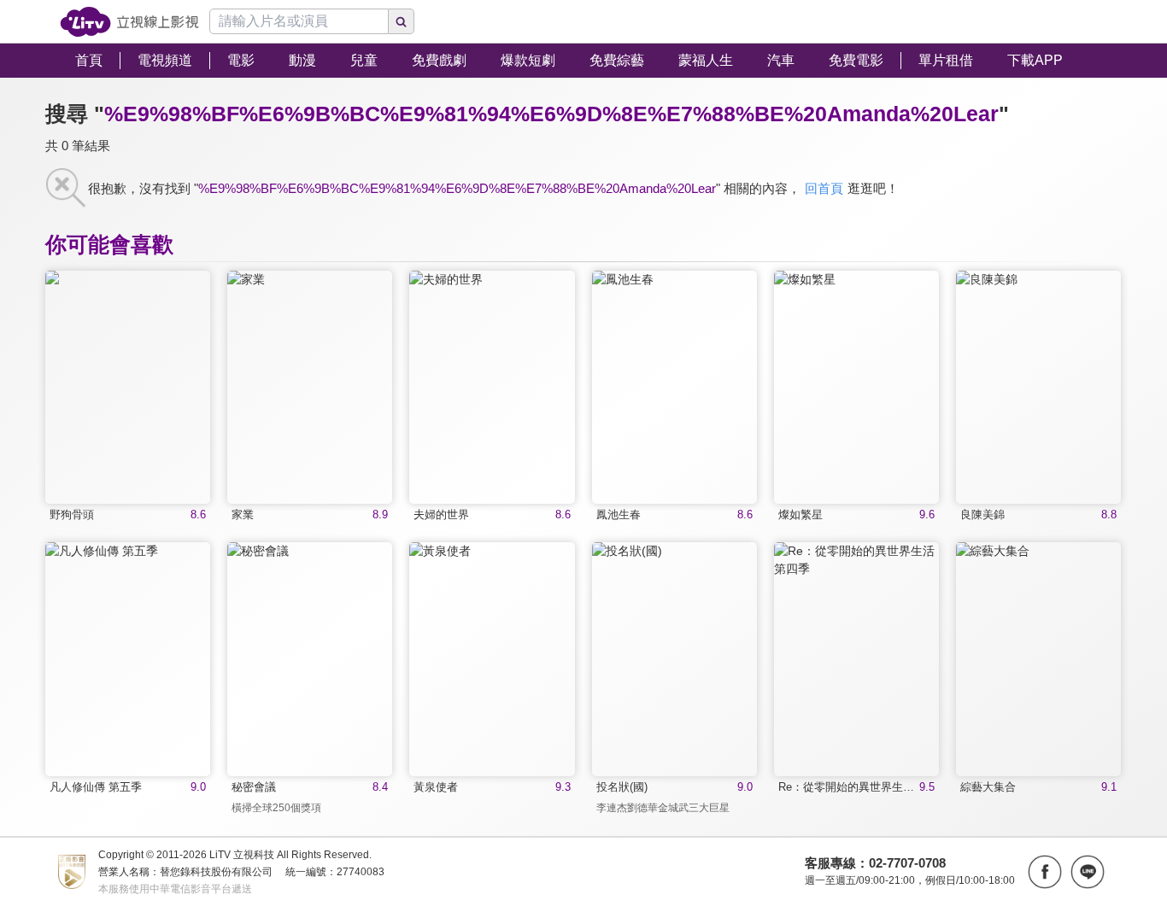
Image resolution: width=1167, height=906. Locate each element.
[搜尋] (401, 21)
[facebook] (1045, 872)
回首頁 (824, 188)
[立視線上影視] (129, 22)
